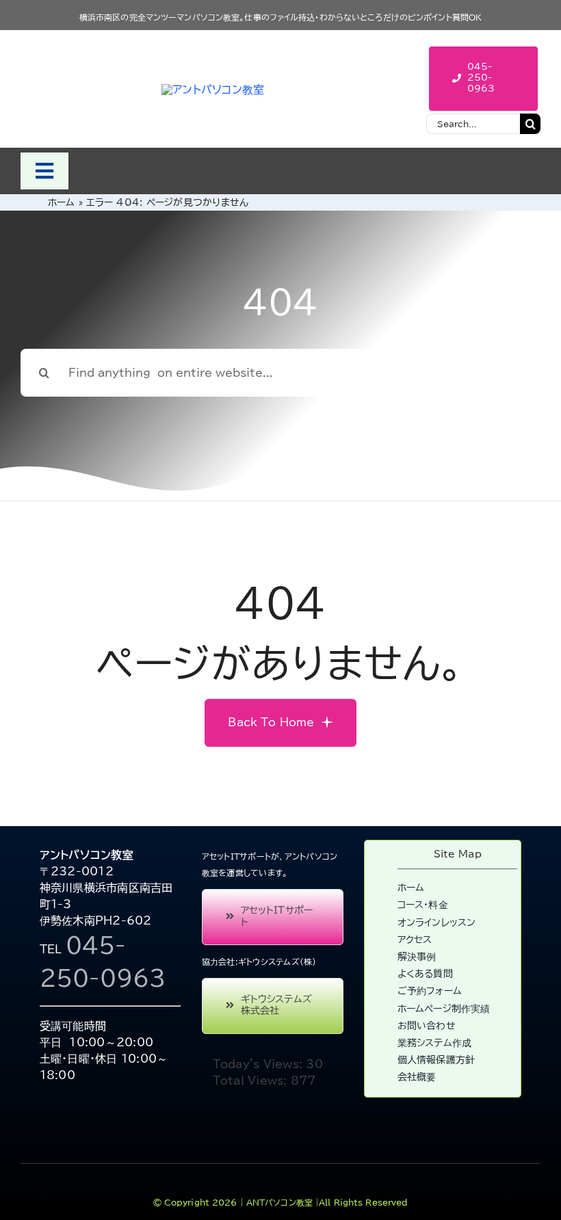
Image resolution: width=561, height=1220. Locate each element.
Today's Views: (259, 1064)
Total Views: (252, 1080)
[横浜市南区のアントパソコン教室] (212, 89)
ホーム (61, 202)
